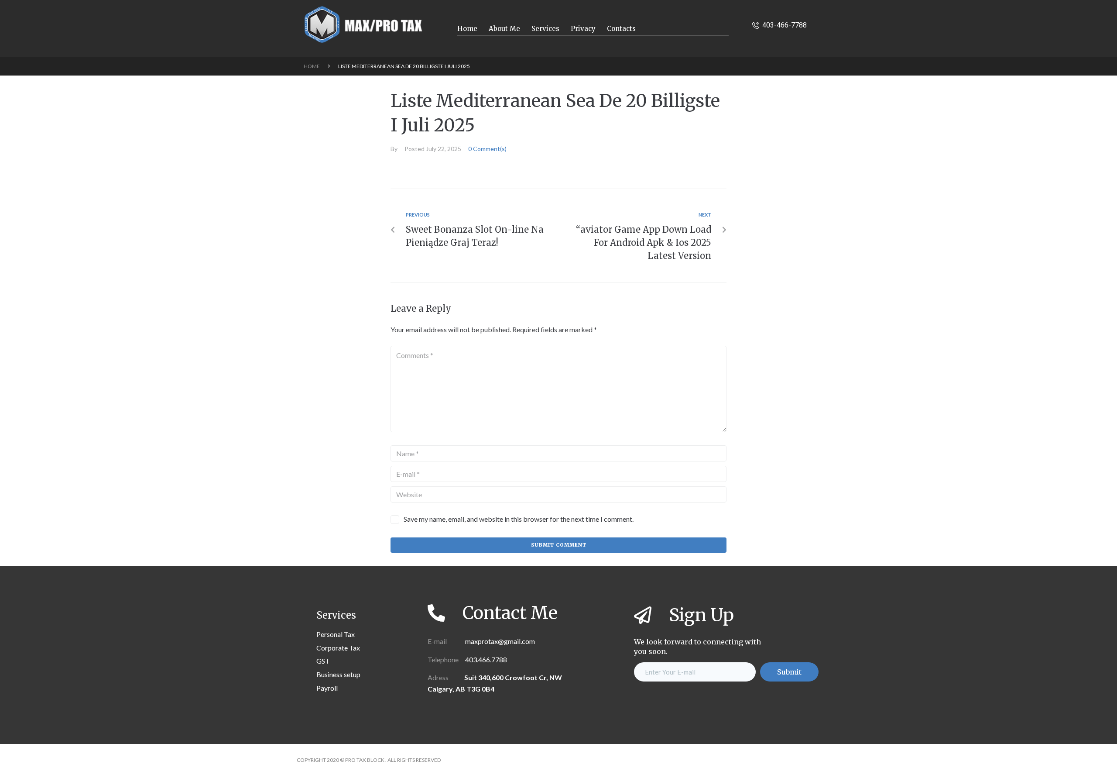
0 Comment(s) (487, 148)
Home (312, 66)
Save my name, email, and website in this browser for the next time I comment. (519, 519)
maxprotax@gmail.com (499, 641)
